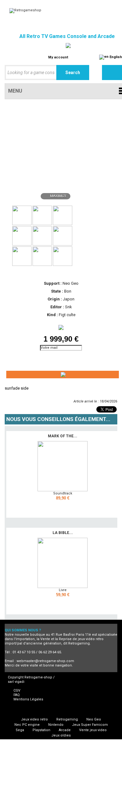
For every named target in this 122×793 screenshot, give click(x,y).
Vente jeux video (93, 730)
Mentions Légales (28, 699)
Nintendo (56, 725)
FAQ (16, 695)
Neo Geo (93, 719)
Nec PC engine (27, 725)
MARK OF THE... (62, 436)
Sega (20, 730)
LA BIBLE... (63, 533)
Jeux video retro (34, 719)
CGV (16, 690)
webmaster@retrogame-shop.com (45, 661)
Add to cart (63, 507)
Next (78, 215)
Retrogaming (67, 719)
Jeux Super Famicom (90, 725)
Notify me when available (32, 356)
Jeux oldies (61, 735)
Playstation (41, 730)
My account (58, 57)
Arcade (65, 730)
